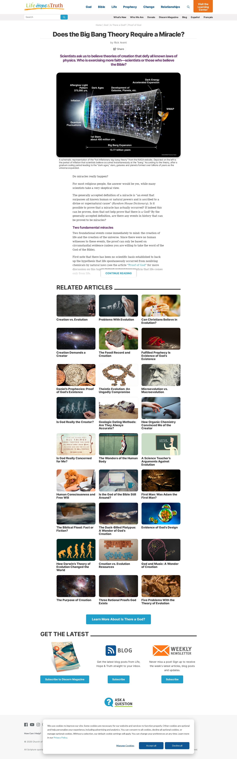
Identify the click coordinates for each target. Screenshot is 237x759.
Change (148, 7)
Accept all (151, 745)
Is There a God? (118, 25)
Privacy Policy (60, 737)
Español (195, 17)
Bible (101, 7)
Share (120, 49)
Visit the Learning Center (203, 6)
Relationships (170, 7)
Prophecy (130, 7)
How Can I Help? (32, 733)
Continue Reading (118, 273)
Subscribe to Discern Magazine (64, 679)
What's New (120, 17)
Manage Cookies (125, 745)
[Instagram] (38, 725)
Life (114, 7)
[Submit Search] (64, 17)
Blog (184, 17)
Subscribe (118, 679)
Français (208, 17)
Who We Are (136, 17)
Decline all (177, 745)
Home (99, 25)
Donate (151, 17)
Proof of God (134, 25)
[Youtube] (33, 725)
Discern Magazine (168, 17)
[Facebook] (26, 725)
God (89, 7)
